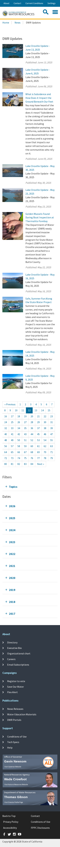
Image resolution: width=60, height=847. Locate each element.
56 (5, 446)
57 (12, 446)
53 (38, 440)
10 (16, 410)
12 (29, 410)
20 (32, 416)
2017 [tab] (12, 614)
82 (18, 464)
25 (12, 422)
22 (45, 416)
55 (51, 440)
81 (12, 464)
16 (5, 416)
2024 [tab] (12, 530)
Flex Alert (12, 692)
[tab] (30, 487)
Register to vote (16, 681)
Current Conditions (34, 3)
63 (51, 446)
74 (18, 458)
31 (51, 422)
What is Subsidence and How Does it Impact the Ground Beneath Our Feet (39, 97)
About (6, 3)
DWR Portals (14, 719)
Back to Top (9, 816)
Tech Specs (13, 742)
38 (45, 428)
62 (45, 446)
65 (12, 452)
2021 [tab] (12, 566)
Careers (11, 659)
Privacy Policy (10, 821)
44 (32, 434)
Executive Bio (14, 648)
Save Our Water (15, 686)
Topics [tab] (13, 487)
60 (32, 446)
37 (38, 428)
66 (18, 452)
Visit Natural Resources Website (16, 784)
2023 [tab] (12, 542)
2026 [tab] (12, 506)
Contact (17, 3)
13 (36, 410)
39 (51, 428)
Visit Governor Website (12, 767)
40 (5, 434)
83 (25, 464)
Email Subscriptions (18, 664)
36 (32, 428)
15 (49, 410)
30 (45, 422)
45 (38, 434)
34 (18, 428)
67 (25, 452)
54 (45, 440)
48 (5, 440)
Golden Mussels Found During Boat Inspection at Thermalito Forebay (39, 217)
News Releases (15, 708)
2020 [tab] (12, 578)
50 (18, 440)
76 (32, 458)
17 (12, 416)
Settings (52, 3)
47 (51, 434)
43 (25, 434)
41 (12, 434)
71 (51, 452)
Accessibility (10, 827)
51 (25, 440)
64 (5, 452)
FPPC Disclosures (40, 827)
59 (25, 446)
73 (12, 458)
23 (51, 416)
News (17, 22)
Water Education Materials (21, 714)
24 (5, 422)
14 (42, 410)
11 (22, 410)
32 (5, 428)
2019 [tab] (12, 590)
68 (32, 452)
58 (18, 446)
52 (32, 440)
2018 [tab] (12, 602)
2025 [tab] (12, 518)
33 (12, 428)
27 (25, 422)
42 (18, 434)
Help (9, 747)
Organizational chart (18, 653)
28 (32, 422)
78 (45, 458)
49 (12, 440)
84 (32, 464)
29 (38, 422)
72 (5, 458)
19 (25, 416)
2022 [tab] (12, 554)
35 (25, 428)
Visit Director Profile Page (13, 802)
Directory (12, 642)
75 (25, 458)
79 (51, 458)
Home (5, 22)
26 (18, 422)
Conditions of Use (17, 736)
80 (5, 464)
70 (45, 452)
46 (45, 434)
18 (18, 416)
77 (38, 458)
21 (38, 416)
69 (38, 452)
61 (38, 446)
